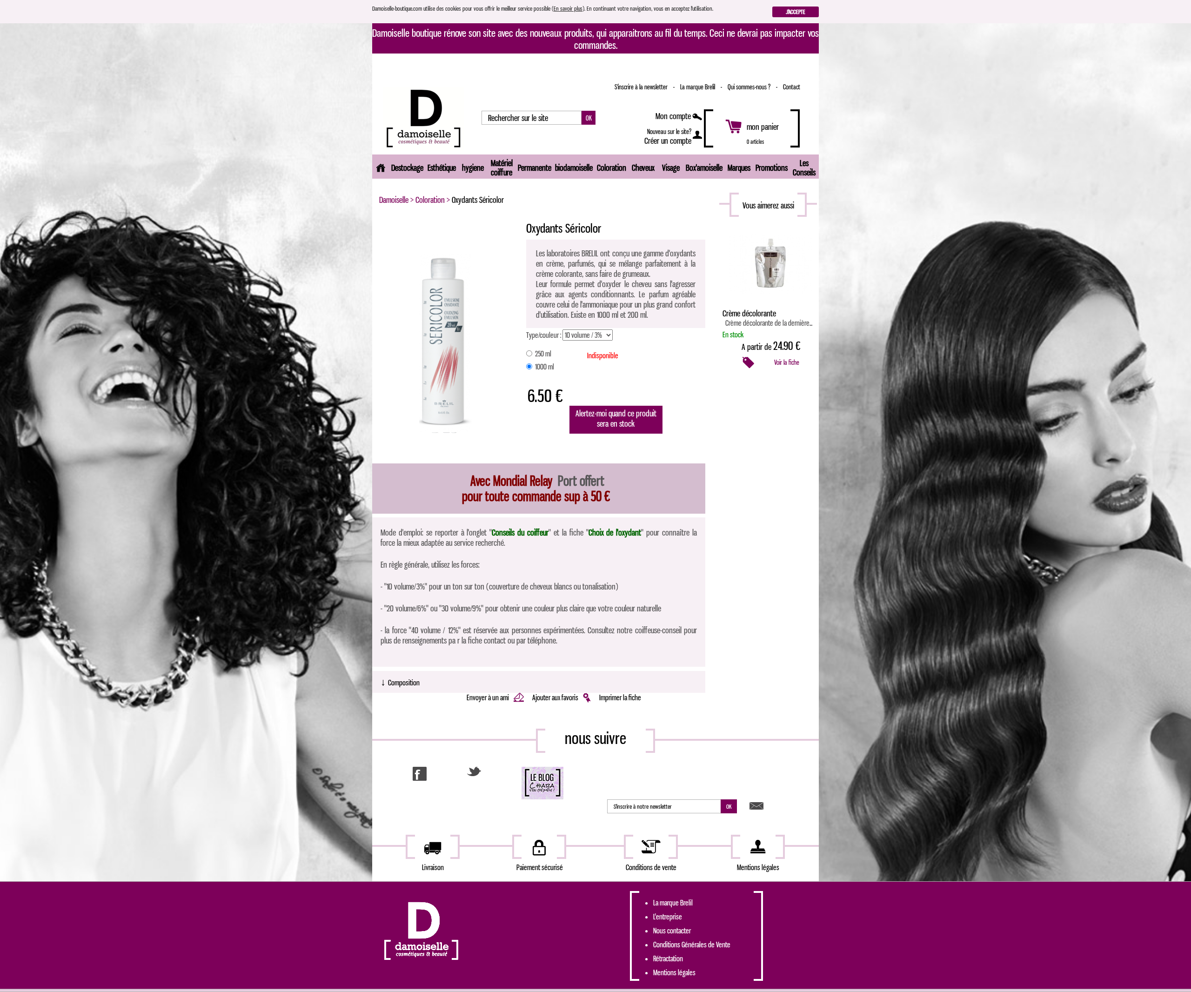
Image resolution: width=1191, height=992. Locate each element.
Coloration (430, 199)
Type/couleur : (543, 335)
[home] (380, 166)
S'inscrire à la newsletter (642, 87)
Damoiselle (393, 199)
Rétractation (668, 958)
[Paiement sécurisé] (539, 847)
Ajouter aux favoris (556, 697)
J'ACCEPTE (795, 11)
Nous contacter (672, 930)
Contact (791, 87)
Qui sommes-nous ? (750, 87)
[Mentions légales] (758, 847)
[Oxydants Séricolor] (445, 342)
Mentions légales (674, 972)
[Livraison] (432, 847)
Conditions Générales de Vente (691, 944)
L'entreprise (667, 916)
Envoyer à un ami (488, 697)
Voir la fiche (786, 362)
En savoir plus (568, 8)
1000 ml (544, 366)
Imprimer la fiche (620, 697)
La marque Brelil (698, 87)
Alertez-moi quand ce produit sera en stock (615, 418)
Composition (400, 682)
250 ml (542, 353)
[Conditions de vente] (651, 847)
